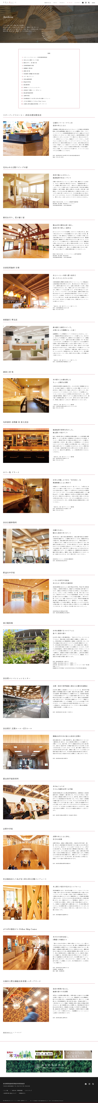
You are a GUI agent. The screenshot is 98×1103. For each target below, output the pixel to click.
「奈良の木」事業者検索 (17, 1090)
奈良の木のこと (7, 1032)
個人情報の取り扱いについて (8, 1100)
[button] (93, 2)
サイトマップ (29, 1090)
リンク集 (6, 1090)
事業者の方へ (22, 1093)
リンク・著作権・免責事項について (20, 1100)
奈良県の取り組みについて (10, 1093)
